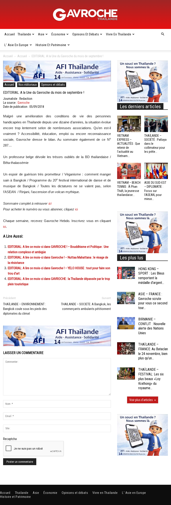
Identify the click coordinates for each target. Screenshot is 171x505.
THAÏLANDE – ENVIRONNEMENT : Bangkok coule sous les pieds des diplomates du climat (25, 309)
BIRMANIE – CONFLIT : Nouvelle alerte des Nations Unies (151, 326)
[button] (162, 34)
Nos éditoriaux (27, 84)
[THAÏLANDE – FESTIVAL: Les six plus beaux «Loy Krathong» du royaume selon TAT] (126, 373)
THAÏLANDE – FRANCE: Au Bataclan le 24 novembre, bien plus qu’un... (153, 351)
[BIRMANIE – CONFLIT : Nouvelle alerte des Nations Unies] (126, 323)
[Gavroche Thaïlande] (85, 14)
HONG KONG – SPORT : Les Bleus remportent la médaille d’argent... (151, 276)
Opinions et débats (85, 34)
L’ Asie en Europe (16, 45)
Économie (58, 34)
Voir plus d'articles (141, 400)
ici (49, 204)
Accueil (9, 34)
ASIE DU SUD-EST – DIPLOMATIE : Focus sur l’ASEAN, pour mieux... (155, 191)
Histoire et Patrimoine (51, 45)
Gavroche (24, 102)
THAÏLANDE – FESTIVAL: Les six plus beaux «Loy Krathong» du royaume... (151, 378)
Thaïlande (24, 34)
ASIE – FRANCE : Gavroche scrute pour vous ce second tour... (152, 301)
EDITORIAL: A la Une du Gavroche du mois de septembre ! (43, 92)
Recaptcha (10, 439)
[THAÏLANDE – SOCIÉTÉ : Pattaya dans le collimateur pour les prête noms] (156, 124)
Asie (41, 34)
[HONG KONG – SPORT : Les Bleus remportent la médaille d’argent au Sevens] (126, 273)
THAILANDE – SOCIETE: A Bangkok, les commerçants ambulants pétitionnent (86, 306)
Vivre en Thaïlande (118, 34)
